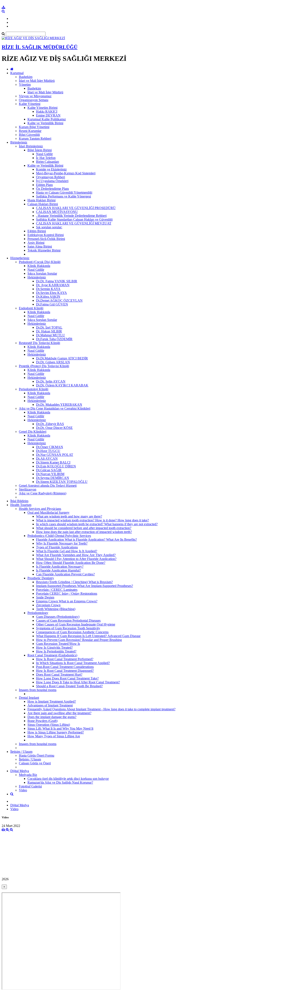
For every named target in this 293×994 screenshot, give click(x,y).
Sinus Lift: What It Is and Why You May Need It (60, 728)
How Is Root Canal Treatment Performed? (64, 659)
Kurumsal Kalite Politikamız (46, 119)
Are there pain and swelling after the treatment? (59, 713)
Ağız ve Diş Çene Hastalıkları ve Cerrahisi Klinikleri (54, 408)
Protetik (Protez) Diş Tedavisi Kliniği (44, 366)
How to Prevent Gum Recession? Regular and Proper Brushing (79, 640)
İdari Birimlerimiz (31, 146)
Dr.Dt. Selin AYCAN (50, 381)
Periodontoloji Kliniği (33, 389)
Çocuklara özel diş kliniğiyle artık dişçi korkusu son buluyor (68, 778)
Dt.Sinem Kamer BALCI (53, 462)
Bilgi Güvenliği (29, 134)
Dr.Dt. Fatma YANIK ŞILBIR (56, 281)
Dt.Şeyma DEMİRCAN (52, 478)
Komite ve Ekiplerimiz (51, 169)
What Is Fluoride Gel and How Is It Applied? (66, 551)
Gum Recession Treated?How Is (58, 643)
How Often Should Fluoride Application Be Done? (70, 562)
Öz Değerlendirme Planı (52, 188)
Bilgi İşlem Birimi (39, 150)
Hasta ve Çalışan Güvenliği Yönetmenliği (64, 192)
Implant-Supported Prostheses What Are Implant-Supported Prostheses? (84, 586)
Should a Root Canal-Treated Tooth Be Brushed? (69, 686)
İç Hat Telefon (46, 158)
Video (23, 790)
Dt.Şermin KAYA (48, 289)
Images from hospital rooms (37, 690)
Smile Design (45, 597)
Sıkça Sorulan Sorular (42, 273)
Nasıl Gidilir (44, 154)
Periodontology (37, 613)
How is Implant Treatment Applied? (51, 701)
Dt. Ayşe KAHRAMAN (52, 285)
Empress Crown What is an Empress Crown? (66, 601)
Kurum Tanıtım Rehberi (35, 138)
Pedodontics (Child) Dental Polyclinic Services (59, 535)
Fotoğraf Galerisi (30, 786)
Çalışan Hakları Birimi (42, 204)
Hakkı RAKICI (46, 111)
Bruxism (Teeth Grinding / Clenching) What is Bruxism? (74, 582)
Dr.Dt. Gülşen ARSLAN (53, 362)
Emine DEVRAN (48, 115)
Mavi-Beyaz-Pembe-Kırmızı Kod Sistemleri (65, 173)
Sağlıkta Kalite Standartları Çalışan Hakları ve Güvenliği (74, 219)
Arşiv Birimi (35, 242)
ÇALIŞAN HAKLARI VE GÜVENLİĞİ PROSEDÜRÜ (76, 208)
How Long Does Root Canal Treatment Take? (67, 678)
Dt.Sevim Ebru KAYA (51, 293)
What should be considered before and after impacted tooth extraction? (83, 528)
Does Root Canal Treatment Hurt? (59, 674)
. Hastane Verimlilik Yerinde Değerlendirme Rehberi (71, 215)
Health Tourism (20, 505)
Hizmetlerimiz (19, 258)
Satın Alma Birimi (39, 246)
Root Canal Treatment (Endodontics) (52, 655)
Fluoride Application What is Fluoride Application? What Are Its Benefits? (86, 539)
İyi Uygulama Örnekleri (52, 181)
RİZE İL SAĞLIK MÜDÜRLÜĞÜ (39, 47)
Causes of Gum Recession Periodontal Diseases (68, 620)
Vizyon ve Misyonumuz (35, 96)
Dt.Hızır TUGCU (48, 451)
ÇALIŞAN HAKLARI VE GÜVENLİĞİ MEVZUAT (73, 223)
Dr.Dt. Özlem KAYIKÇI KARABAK (62, 385)
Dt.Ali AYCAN (47, 458)
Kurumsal (17, 73)
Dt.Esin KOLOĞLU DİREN (56, 466)
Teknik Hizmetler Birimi (43, 250)
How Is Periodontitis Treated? (56, 651)
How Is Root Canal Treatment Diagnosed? (65, 670)
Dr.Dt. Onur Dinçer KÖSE (54, 428)
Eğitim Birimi (36, 231)
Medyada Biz (28, 775)
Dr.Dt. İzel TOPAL (49, 327)
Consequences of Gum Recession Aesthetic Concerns (72, 632)
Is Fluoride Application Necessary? (59, 566)
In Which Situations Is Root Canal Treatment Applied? (73, 663)
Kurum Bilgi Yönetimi (34, 127)
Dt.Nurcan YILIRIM (50, 474)
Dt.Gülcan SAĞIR (49, 470)
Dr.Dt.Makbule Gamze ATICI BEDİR (62, 358)
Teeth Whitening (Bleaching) (55, 609)
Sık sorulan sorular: (49, 227)
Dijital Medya (19, 771)
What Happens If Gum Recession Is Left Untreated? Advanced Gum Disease (88, 636)
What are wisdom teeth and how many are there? (69, 516)
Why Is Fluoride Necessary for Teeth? (62, 543)
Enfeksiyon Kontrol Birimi (45, 235)
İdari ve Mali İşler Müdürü (37, 80)
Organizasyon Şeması (33, 100)
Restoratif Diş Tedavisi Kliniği (39, 343)
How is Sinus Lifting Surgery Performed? (55, 732)
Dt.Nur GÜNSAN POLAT (54, 455)
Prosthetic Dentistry (40, 578)
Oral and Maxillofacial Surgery (48, 512)
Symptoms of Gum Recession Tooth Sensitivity (68, 628)
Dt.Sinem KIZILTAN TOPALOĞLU (62, 482)
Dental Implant (29, 697)
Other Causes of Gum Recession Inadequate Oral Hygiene (75, 624)
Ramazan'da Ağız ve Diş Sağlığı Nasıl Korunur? (60, 782)
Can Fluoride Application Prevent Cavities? (65, 574)
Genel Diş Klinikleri (32, 431)
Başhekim (25, 77)
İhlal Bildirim (19, 501)
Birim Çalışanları (47, 161)
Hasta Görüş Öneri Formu (36, 755)
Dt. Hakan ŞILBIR (49, 331)
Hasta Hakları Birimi (41, 200)
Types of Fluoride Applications (57, 547)
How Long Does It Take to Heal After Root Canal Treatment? (78, 682)
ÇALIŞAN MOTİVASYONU (57, 212)
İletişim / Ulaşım (21, 751)
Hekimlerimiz (36, 277)
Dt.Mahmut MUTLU (50, 335)
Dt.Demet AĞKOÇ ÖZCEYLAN (59, 300)
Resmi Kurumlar (30, 131)
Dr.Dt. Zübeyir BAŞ (50, 424)
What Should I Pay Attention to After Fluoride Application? (76, 559)
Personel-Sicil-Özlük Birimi (46, 239)
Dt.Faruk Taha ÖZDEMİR (54, 339)
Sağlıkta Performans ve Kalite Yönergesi (63, 196)
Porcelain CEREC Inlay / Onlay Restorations (66, 593)
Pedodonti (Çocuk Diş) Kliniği (39, 262)
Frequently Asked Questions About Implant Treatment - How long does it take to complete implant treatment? (101, 709)
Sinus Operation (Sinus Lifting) (48, 724)
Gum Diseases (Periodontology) (57, 616)
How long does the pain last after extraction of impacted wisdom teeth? (84, 532)
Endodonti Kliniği (31, 308)
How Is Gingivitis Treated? (54, 647)
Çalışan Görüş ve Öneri (35, 763)
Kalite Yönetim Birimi (42, 107)
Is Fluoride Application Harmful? (58, 570)
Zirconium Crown (48, 605)
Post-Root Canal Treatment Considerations (65, 667)
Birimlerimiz (18, 142)
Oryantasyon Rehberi (50, 177)
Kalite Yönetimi (29, 104)
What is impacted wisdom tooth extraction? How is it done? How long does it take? (92, 520)
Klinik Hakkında (38, 266)
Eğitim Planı (44, 185)
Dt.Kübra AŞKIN (48, 296)
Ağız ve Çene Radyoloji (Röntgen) (42, 493)
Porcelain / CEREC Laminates (56, 589)
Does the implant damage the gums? (51, 717)
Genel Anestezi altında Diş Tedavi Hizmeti (48, 485)
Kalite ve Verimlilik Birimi (45, 123)
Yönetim (25, 84)
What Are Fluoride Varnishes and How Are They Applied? (76, 555)
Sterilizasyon (27, 489)
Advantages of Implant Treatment (50, 705)
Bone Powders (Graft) (42, 721)
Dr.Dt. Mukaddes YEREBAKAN (59, 404)
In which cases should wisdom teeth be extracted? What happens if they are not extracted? (97, 524)
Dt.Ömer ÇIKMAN (49, 447)
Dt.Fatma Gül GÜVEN (52, 304)
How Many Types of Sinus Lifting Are (53, 736)
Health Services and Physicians (40, 508)
